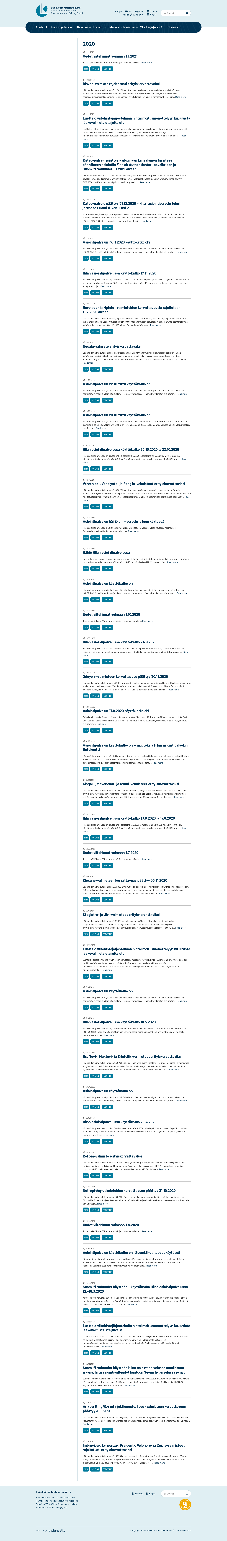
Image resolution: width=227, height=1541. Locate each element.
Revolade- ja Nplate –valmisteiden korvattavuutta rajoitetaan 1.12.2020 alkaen (131, 309)
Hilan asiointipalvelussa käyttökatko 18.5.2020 (119, 1022)
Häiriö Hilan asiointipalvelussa (106, 552)
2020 (86, 69)
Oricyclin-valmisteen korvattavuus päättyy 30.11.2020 (125, 676)
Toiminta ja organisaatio (59, 27)
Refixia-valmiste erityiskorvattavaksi (112, 1156)
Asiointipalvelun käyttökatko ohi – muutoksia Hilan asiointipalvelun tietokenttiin (135, 747)
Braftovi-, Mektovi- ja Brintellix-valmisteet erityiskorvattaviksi (132, 1056)
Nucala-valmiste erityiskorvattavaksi (112, 346)
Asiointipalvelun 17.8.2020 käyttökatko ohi (116, 710)
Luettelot (98, 27)
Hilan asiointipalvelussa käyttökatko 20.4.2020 (119, 1122)
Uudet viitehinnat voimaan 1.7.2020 (110, 852)
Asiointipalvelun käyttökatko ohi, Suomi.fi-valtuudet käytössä (131, 1252)
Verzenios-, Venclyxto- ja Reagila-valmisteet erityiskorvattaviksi (134, 483)
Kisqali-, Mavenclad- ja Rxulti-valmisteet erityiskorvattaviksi (131, 784)
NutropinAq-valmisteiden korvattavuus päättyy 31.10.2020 (129, 1190)
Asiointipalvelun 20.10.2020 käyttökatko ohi (117, 415)
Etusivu (40, 27)
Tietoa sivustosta (182, 1530)
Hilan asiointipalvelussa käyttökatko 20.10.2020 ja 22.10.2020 (131, 449)
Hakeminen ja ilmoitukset (121, 27)
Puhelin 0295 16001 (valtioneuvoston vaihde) (56, 1504)
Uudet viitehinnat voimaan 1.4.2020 (111, 1225)
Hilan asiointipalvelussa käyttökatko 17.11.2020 (119, 273)
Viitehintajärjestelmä (151, 27)
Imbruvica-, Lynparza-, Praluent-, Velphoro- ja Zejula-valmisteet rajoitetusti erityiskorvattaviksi (134, 1447)
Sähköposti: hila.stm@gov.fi (51, 1507)
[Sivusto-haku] (187, 13)
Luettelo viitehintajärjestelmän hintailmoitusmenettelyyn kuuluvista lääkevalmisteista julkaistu (136, 120)
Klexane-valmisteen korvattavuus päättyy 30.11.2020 (125, 880)
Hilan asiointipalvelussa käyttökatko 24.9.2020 (119, 642)
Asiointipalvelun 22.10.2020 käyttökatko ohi (117, 384)
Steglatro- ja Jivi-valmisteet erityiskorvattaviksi (121, 914)
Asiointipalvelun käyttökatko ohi (108, 583)
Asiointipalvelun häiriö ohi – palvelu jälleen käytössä (123, 521)
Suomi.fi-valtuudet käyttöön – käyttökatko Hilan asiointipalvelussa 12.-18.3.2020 (135, 1288)
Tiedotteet (82, 27)
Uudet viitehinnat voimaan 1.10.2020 (111, 614)
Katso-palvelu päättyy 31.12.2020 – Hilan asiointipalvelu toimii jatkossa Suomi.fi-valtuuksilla (131, 205)
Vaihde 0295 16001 (132, 14)
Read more (146, 62)
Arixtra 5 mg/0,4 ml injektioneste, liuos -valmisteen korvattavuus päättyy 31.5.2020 (134, 1408)
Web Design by (43, 1530)
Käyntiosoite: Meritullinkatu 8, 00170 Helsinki (57, 1500)
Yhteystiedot (174, 27)
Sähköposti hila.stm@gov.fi (128, 11)
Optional (95, 69)
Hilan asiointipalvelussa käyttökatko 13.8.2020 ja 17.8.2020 (129, 818)
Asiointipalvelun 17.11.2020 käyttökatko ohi (116, 242)
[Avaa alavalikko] (73, 27)
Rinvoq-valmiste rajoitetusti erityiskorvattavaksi (121, 83)
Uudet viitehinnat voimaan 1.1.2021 (110, 56)
